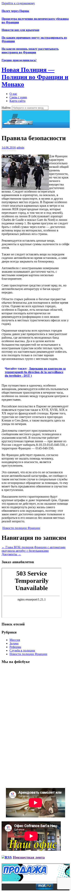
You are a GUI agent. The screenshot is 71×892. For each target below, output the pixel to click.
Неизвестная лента (29, 857)
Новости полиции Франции (21, 528)
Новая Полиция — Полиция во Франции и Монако (35, 77)
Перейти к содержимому (18, 3)
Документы (11, 554)
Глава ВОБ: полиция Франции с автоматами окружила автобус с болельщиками (33, 549)
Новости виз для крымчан (20, 30)
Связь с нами (18, 97)
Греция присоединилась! (19, 60)
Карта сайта (17, 100)
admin (20, 147)
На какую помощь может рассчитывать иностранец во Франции (30, 50)
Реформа (15, 647)
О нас (13, 93)
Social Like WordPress (9, 150)
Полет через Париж (15, 11)
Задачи (14, 643)
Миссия (14, 640)
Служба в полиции (22, 650)
